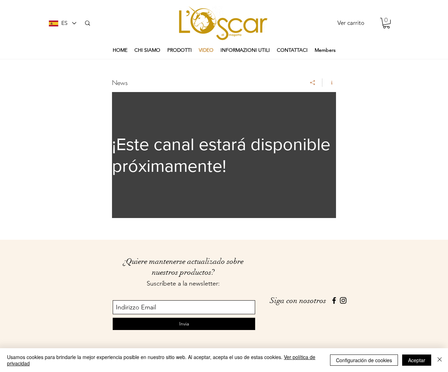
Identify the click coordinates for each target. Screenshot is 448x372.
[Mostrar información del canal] (329, 82)
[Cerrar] (439, 360)
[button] (386, 23)
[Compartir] (312, 82)
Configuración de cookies (364, 360)
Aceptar (416, 360)
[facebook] (334, 300)
